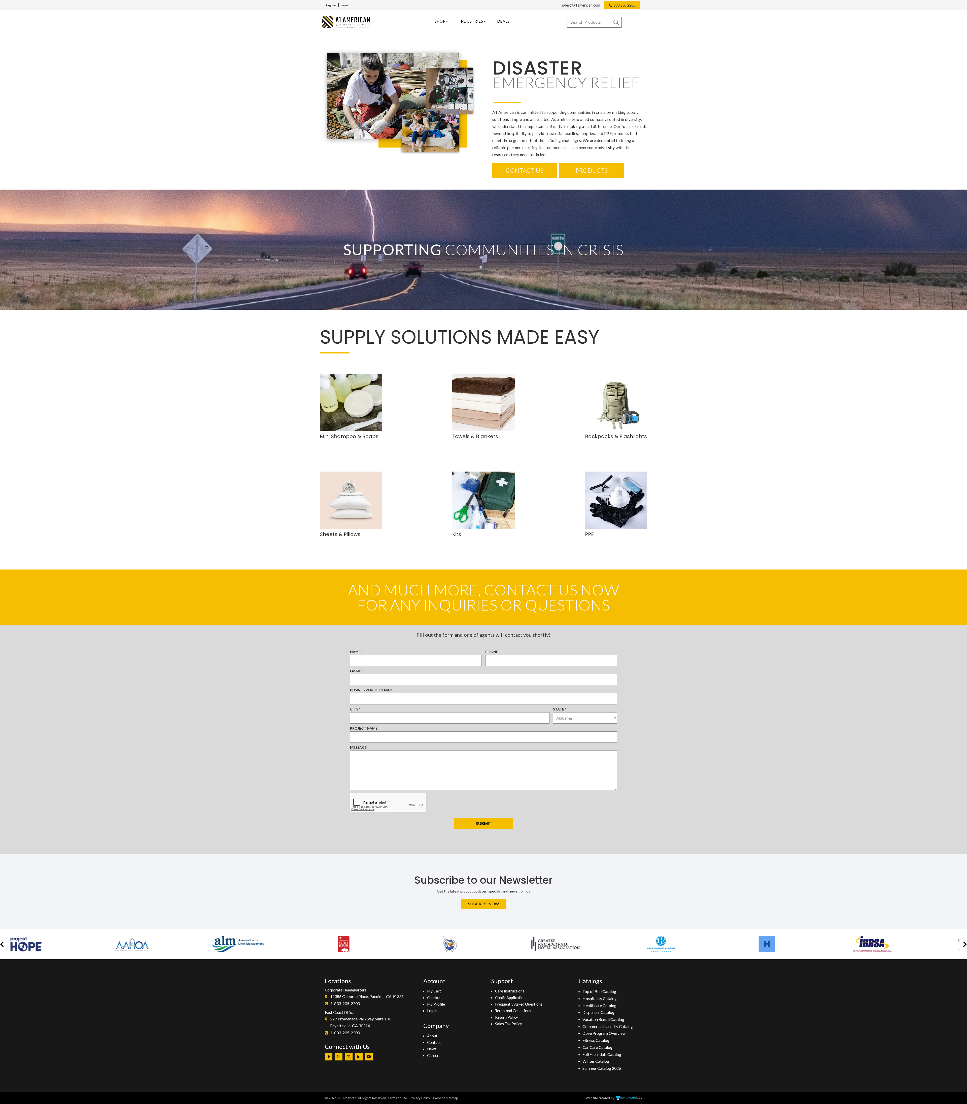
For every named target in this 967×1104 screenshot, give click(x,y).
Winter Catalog (595, 1061)
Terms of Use (397, 1098)
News (431, 1049)
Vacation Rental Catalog (603, 1019)
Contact (434, 1042)
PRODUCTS (592, 170)
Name (355, 652)
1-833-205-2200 (345, 1003)
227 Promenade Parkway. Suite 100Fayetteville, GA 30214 (360, 1022)
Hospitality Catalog (599, 998)
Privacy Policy (420, 1098)
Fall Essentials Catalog (601, 1054)
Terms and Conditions (513, 1010)
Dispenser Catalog (598, 1012)
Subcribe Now (483, 903)
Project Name (363, 728)
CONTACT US (524, 170)
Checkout (435, 997)
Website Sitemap (445, 1098)
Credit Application (510, 997)
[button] (2, 944)
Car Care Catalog (597, 1047)
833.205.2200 (624, 5)
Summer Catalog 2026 (601, 1068)
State (558, 709)
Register (331, 5)
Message (358, 747)
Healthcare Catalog (599, 1005)
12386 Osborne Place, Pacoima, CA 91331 (367, 996)
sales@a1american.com (580, 5)
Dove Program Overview (604, 1033)
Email (355, 671)
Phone (491, 652)
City (354, 709)
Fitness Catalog (595, 1040)
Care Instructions (509, 991)
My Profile (436, 1004)
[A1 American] (346, 22)
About (432, 1036)
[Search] (616, 22)
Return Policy (506, 1017)
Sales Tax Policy (508, 1023)
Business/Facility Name (372, 690)
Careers (433, 1055)
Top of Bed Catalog (599, 991)
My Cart (434, 991)
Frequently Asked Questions (518, 1004)
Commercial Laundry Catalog (607, 1026)
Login (344, 5)
